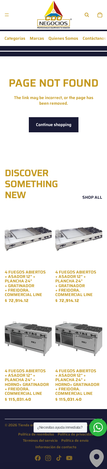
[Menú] (7, 15)
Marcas (37, 38)
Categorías (14, 38)
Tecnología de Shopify (88, 425)
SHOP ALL (92, 198)
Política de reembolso (36, 434)
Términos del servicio (40, 440)
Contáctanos (94, 38)
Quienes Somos (63, 38)
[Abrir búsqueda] (86, 14)
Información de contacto (55, 447)
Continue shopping (53, 124)
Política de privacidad (75, 434)
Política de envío (75, 440)
